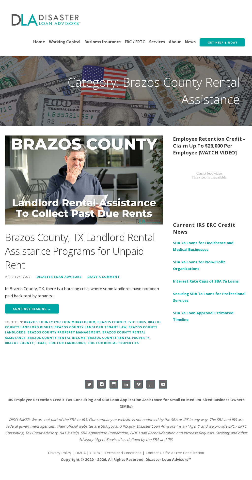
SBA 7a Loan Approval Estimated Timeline (203, 316)
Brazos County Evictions (121, 322)
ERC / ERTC (135, 42)
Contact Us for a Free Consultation (175, 452)
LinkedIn (126, 384)
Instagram (114, 384)
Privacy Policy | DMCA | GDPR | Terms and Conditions (95, 452)
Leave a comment (103, 277)
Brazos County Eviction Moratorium (59, 322)
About (175, 42)
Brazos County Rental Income (57, 338)
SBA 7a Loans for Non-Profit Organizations (199, 265)
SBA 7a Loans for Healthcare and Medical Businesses (203, 246)
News (190, 42)
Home (39, 42)
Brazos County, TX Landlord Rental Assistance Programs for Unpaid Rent (80, 250)
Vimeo (138, 384)
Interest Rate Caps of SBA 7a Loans (206, 281)
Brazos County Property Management (64, 332)
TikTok (150, 384)
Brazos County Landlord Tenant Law (90, 327)
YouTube (163, 384)
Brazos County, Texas (26, 343)
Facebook (101, 384)
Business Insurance (102, 42)
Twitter (89, 384)
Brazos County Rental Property (118, 338)
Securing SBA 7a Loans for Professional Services (209, 297)
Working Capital (65, 42)
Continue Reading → (32, 309)
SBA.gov (107, 426)
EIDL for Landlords (67, 343)
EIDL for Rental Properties (113, 343)
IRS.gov (129, 426)
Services (157, 42)
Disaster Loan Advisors (59, 277)
